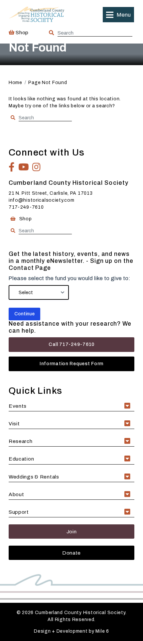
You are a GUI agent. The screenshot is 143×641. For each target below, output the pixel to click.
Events (18, 406)
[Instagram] (36, 167)
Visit (14, 423)
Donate (71, 553)
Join (72, 531)
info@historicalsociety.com (41, 200)
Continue (24, 313)
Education (21, 459)
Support (19, 512)
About (16, 494)
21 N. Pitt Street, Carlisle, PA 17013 (51, 193)
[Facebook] (12, 167)
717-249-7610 (26, 207)
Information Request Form (71, 363)
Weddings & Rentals (34, 477)
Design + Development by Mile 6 (71, 631)
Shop (22, 32)
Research (21, 441)
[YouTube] (23, 167)
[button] (118, 15)
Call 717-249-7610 (71, 344)
